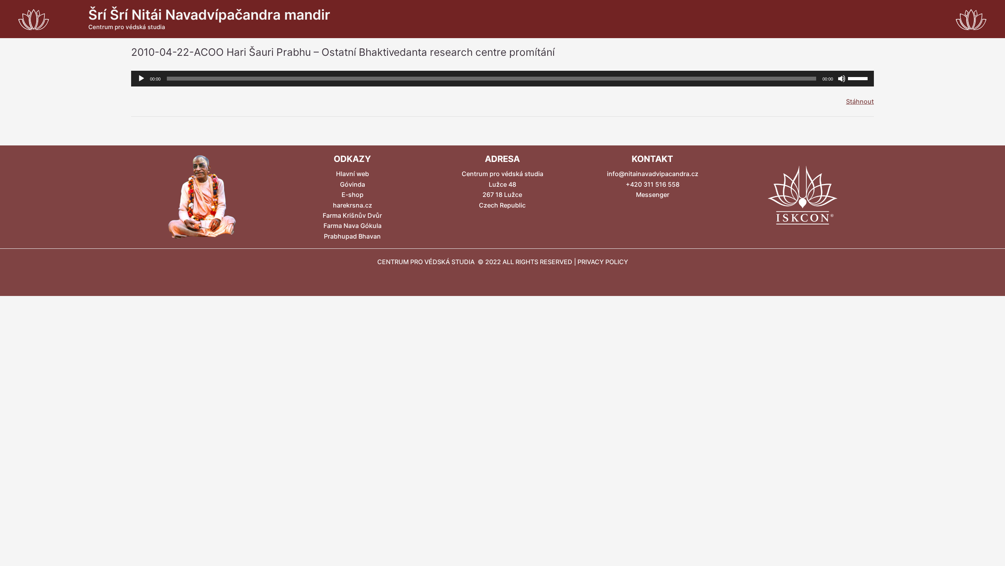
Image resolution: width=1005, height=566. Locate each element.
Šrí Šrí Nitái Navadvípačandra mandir (209, 14)
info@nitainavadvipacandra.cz (652, 174)
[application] (502, 78)
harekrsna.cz (352, 205)
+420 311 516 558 (653, 184)
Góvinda (352, 184)
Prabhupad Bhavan (352, 236)
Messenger (652, 194)
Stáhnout (860, 101)
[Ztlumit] (842, 79)
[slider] (859, 78)
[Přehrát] (141, 79)
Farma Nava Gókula (352, 226)
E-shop (353, 194)
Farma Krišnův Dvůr (352, 215)
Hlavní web (352, 174)
